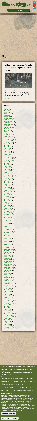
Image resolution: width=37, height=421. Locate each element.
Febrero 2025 (8, 134)
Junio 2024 (7, 146)
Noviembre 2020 (9, 211)
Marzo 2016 (7, 294)
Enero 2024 (7, 154)
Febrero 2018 (8, 261)
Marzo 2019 (7, 241)
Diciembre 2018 (8, 246)
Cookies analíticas (7, 393)
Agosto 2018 (7, 252)
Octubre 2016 (8, 285)
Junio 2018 (7, 255)
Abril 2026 (7, 115)
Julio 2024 (7, 145)
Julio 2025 (7, 128)
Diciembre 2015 (8, 298)
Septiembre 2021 (9, 196)
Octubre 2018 (8, 249)
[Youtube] (34, 5)
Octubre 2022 (8, 177)
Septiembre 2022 (9, 178)
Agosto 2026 (7, 109)
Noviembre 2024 (9, 139)
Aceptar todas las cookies (10, 418)
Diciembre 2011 (8, 329)
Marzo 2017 (7, 277)
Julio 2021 (7, 199)
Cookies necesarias (7, 377)
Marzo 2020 (7, 223)
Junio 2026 (7, 112)
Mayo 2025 (7, 131)
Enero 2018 (7, 262)
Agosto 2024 (7, 143)
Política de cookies (6, 374)
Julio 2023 (7, 163)
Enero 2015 (7, 310)
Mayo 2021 (7, 202)
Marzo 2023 (7, 169)
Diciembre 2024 (8, 137)
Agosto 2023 (7, 161)
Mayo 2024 (7, 148)
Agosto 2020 (7, 216)
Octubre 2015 (8, 301)
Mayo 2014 (7, 321)
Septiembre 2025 (9, 125)
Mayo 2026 (7, 113)
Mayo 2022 (7, 184)
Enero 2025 (7, 136)
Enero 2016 (7, 297)
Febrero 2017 (8, 279)
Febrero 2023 (8, 170)
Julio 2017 (7, 271)
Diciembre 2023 (8, 155)
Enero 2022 (7, 190)
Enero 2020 (7, 226)
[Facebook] (34, 2)
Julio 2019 (7, 235)
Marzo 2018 (7, 259)
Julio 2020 (7, 217)
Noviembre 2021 (9, 193)
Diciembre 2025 (8, 121)
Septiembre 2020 (9, 214)
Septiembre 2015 (9, 303)
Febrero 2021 (8, 207)
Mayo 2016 (7, 291)
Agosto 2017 (7, 270)
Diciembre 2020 (8, 210)
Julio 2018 (7, 253)
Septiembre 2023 (9, 160)
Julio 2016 (7, 289)
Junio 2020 (7, 219)
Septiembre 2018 (9, 250)
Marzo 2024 (7, 151)
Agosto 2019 (7, 234)
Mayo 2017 (7, 274)
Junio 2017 (7, 273)
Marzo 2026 (7, 116)
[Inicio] (16, 8)
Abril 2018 (7, 258)
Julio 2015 (7, 306)
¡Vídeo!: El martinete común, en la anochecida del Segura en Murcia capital (18, 67)
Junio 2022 (7, 183)
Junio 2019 (7, 237)
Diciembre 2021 (8, 192)
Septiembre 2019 (9, 232)
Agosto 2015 (7, 304)
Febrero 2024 (8, 152)
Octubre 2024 (8, 140)
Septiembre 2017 (9, 268)
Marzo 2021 (7, 205)
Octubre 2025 (8, 124)
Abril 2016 (7, 292)
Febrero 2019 (8, 243)
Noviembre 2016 (9, 283)
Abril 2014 (7, 323)
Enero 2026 (7, 119)
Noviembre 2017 (9, 265)
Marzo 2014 (7, 324)
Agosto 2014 (7, 318)
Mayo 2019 (7, 238)
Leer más (7, 98)
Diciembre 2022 (8, 174)
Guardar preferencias (8, 413)
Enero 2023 (7, 172)
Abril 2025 (7, 133)
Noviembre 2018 (9, 247)
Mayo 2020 (7, 220)
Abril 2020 (7, 222)
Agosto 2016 (7, 288)
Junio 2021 (7, 201)
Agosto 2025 (7, 127)
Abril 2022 (7, 186)
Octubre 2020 (8, 213)
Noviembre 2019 (9, 229)
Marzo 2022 (7, 187)
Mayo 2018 (7, 256)
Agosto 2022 (7, 180)
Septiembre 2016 (9, 286)
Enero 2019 (7, 244)
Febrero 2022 (8, 189)
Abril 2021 (7, 204)
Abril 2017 (7, 276)
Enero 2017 (7, 280)
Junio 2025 (7, 130)
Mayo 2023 (7, 166)
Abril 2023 (7, 167)
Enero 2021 (7, 208)
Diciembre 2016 (8, 282)
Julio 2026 (7, 110)
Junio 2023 (7, 164)
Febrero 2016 (8, 295)
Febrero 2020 (8, 225)
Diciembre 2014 (8, 312)
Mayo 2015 (7, 309)
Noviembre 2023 (9, 157)
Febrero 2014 (8, 326)
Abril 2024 (7, 149)
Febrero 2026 (8, 118)
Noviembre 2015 (9, 300)
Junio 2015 (7, 307)
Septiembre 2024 (9, 142)
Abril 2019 (7, 240)
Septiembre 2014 (9, 316)
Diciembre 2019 (8, 228)
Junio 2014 (7, 320)
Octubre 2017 (8, 267)
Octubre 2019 (8, 231)
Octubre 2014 (8, 315)
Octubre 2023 (8, 158)
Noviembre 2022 (9, 175)
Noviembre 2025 (9, 122)
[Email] (34, 8)
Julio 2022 (7, 181)
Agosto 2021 (7, 198)
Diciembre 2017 (8, 264)
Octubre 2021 (8, 195)
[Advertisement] (18, 35)
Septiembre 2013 (9, 327)
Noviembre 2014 (9, 313)
